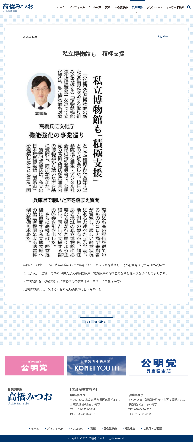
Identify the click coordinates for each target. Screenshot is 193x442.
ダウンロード (155, 7)
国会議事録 (121, 7)
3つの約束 (95, 7)
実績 (107, 7)
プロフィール (77, 7)
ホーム (61, 7)
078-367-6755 (142, 409)
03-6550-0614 (86, 409)
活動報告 (137, 7)
